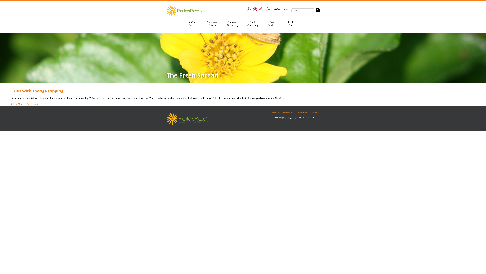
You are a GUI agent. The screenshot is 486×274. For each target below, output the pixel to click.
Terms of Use (288, 113)
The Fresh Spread (34, 104)
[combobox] (303, 10)
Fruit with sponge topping (37, 91)
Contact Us (316, 113)
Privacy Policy (302, 113)
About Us (275, 113)
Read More (17, 104)
